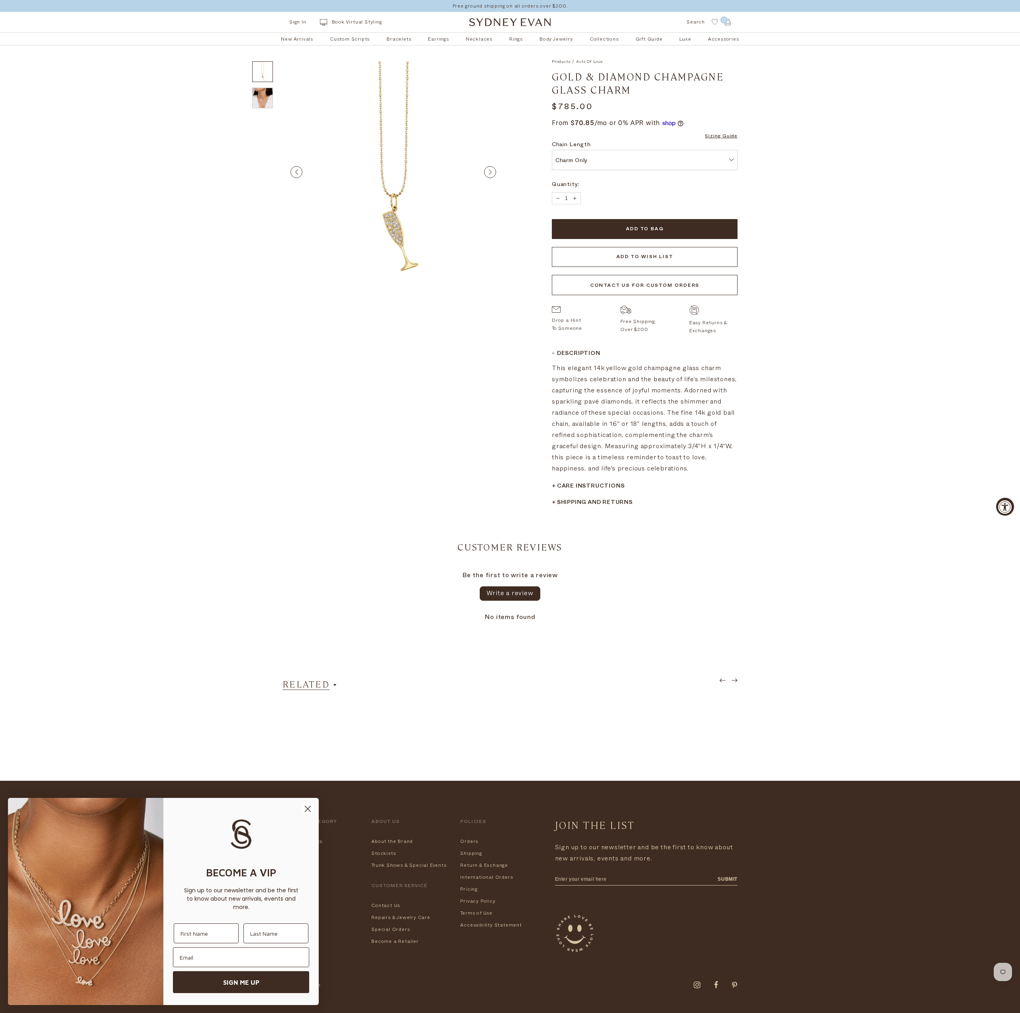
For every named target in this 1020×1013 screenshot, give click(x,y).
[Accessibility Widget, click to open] (1005, 506)
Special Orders (390, 929)
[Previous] (296, 172)
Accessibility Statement (491, 925)
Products (561, 62)
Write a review (509, 593)
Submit (728, 879)
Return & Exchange (484, 865)
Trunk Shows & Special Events (408, 865)
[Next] (490, 172)
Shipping (471, 853)
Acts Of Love (589, 62)
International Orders (486, 877)
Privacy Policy (477, 901)
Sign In (297, 22)
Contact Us (385, 905)
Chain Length (571, 145)
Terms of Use (476, 913)
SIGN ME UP (241, 982)
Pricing (469, 889)
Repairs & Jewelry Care (400, 917)
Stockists (383, 853)
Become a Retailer (395, 941)
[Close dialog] (308, 809)
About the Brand (392, 841)
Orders (469, 841)
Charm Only (571, 161)
